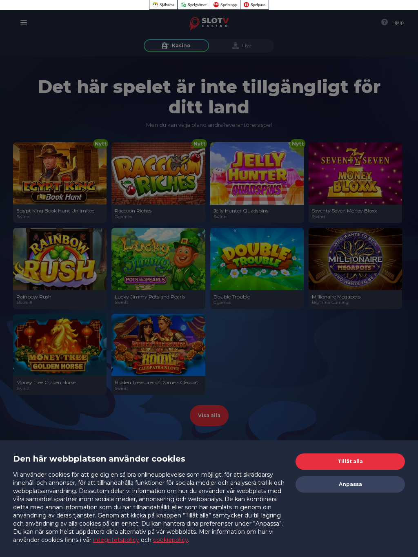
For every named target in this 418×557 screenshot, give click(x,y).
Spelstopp (228, 4)
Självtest (167, 4)
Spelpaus (258, 4)
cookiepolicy (170, 540)
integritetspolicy (116, 540)
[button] (350, 461)
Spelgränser (197, 4)
